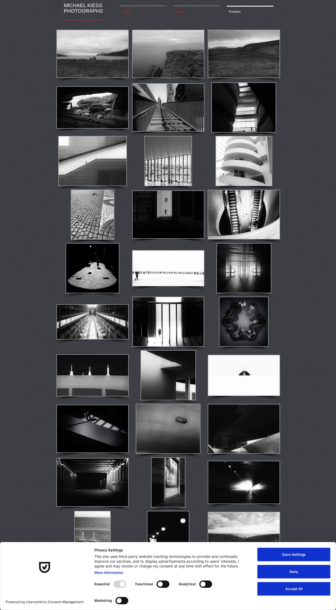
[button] (92, 54)
